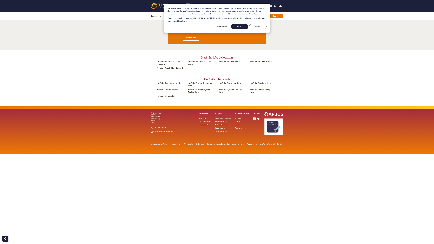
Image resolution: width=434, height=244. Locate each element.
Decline (257, 26)
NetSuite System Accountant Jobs (200, 84)
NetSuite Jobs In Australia (261, 61)
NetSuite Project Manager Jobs (261, 91)
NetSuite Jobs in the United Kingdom (168, 62)
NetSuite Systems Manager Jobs (230, 91)
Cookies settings (221, 26)
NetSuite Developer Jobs (260, 83)
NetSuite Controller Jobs (167, 90)
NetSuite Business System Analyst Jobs (199, 91)
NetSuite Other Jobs (165, 96)
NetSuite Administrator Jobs (169, 83)
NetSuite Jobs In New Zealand (170, 68)
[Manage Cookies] (5, 239)
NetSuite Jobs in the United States (199, 62)
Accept (239, 26)
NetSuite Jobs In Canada (229, 61)
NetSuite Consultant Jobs (230, 83)
